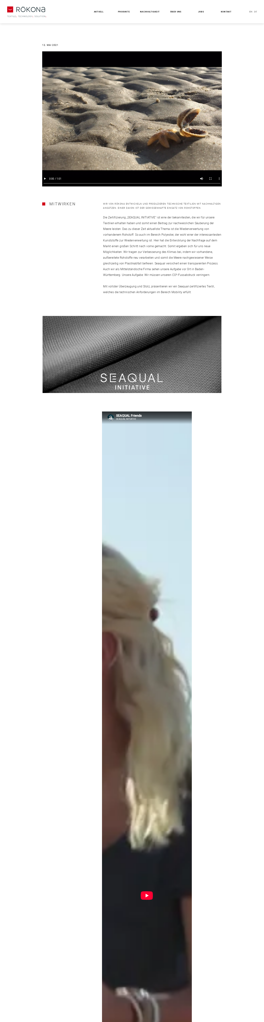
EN (251, 11)
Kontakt (226, 11)
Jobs (201, 11)
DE (255, 11)
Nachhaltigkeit (150, 11)
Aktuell (99, 11)
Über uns (175, 11)
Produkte (124, 11)
